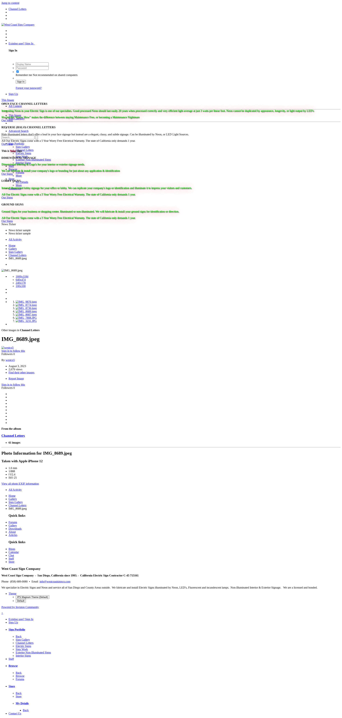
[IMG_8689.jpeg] (26, 311)
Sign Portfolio (16, 143)
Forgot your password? (29, 87)
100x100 (21, 286)
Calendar (14, 552)
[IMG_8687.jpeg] (26, 314)
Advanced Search (18, 131)
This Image (15, 115)
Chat (11, 555)
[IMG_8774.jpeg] (26, 304)
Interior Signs (23, 655)
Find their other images (21, 372)
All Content (15, 106)
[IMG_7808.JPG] (26, 317)
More (19, 175)
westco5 (10, 360)
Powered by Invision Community (20, 607)
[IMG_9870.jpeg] (26, 301)
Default (20, 601)
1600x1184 (22, 276)
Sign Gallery (23, 146)
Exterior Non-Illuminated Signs (33, 652)
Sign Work (22, 649)
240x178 (21, 282)
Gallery (13, 525)
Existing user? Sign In (22, 43)
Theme (12, 593)
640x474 (21, 279)
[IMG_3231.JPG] (26, 320)
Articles (13, 535)
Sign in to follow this (13, 350)
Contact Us (15, 713)
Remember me (24, 74)
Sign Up (13, 94)
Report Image (16, 378)
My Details (22, 182)
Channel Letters (24, 150)
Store (11, 178)
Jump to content (10, 2)
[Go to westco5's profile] (7, 347)
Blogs (12, 548)
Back (19, 636)
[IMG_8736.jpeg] (26, 308)
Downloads (15, 528)
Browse (13, 665)
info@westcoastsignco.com (55, 581)
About (12, 531)
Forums (13, 522)
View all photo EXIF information (20, 483)
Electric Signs (23, 153)
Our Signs (7, 120)
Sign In (20, 81)
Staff (11, 558)
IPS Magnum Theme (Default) (32, 597)
